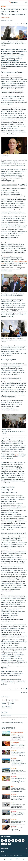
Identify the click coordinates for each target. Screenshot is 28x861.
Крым (12, 803)
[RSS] (2, 844)
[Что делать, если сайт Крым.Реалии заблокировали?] (6, 827)
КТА (11, 859)
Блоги (12, 786)
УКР (17, 859)
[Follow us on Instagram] (12, 840)
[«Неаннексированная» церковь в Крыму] (14, 421)
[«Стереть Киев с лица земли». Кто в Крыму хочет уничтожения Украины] (6, 743)
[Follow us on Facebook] (2, 840)
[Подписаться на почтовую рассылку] (9, 844)
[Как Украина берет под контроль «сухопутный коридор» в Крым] (6, 733)
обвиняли (6, 256)
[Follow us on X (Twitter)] (5, 840)
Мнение (3, 6)
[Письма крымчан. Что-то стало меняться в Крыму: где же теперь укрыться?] (6, 788)
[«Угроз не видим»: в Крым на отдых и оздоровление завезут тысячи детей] (6, 796)
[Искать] (23, 859)
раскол (17, 455)
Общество (13, 750)
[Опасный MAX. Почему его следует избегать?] (6, 821)
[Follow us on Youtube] (9, 840)
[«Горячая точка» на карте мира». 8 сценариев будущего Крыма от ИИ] (6, 804)
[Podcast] (5, 844)
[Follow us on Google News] (16, 840)
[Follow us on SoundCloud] (23, 840)
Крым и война (15, 742)
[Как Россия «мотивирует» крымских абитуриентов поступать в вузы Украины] (6, 752)
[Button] (10, 24)
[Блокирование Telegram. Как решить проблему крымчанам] (6, 812)
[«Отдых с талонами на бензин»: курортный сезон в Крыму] (6, 770)
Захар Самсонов (5, 17)
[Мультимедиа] (4, 859)
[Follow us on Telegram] (19, 840)
